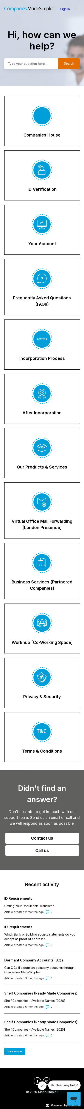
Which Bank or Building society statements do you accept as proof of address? (39, 937)
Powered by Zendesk (66, 1105)
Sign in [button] (65, 9)
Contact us (42, 838)
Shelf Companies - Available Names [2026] (34, 1001)
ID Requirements (18, 898)
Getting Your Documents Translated (29, 906)
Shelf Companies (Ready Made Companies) (41, 993)
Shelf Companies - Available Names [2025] (34, 1029)
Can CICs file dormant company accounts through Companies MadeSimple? (39, 970)
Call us (42, 850)
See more (16, 1051)
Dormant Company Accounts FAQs (33, 960)
